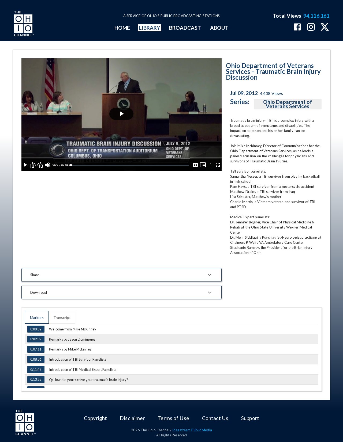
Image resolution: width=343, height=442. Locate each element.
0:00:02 (35, 329)
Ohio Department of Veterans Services (287, 104)
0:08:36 (35, 359)
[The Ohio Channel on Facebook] (297, 27)
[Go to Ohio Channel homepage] (23, 24)
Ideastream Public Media (192, 430)
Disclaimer (132, 418)
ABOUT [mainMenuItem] (219, 28)
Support (250, 418)
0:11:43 (35, 369)
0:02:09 (35, 339)
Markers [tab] (37, 317)
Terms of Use (173, 418)
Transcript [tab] (62, 317)
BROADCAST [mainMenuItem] (185, 28)
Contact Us (215, 418)
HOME (122, 28)
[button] (121, 274)
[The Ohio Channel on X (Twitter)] (324, 27)
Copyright (95, 418)
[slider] (130, 165)
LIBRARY (149, 28)
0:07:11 (35, 349)
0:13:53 (35, 379)
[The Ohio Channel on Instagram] (311, 27)
